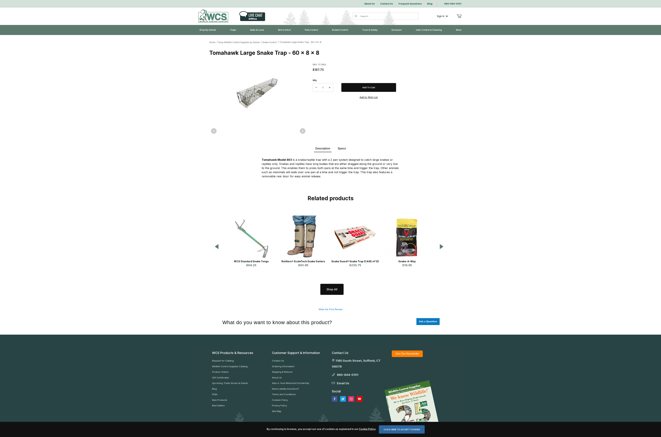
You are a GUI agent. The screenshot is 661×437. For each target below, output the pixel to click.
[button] (216, 247)
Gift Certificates (220, 377)
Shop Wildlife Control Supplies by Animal (239, 42)
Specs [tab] (342, 148)
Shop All (332, 289)
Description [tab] (322, 148)
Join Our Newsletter (407, 353)
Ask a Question (428, 321)
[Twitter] (343, 399)
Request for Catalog (223, 360)
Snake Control (269, 42)
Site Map (276, 411)
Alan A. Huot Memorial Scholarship (290, 383)
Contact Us (278, 360)
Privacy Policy (279, 405)
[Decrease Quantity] (316, 87)
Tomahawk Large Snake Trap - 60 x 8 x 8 (300, 42)
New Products (219, 400)
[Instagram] (351, 399)
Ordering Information (283, 366)
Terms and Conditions (284, 394)
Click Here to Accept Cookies (402, 429)
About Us (277, 377)
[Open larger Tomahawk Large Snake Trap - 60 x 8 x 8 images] (258, 92)
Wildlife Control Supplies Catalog (230, 366)
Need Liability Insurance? (285, 388)
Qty (315, 80)
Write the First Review (331, 309)
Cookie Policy (367, 429)
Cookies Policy (280, 400)
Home (212, 42)
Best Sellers (218, 405)
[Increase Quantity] (329, 87)
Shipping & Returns (282, 371)
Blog (214, 388)
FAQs (215, 394)
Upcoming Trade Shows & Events (230, 383)
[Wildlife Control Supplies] (213, 16)
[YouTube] (359, 399)
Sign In (440, 16)
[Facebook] (334, 399)
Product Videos (220, 371)
